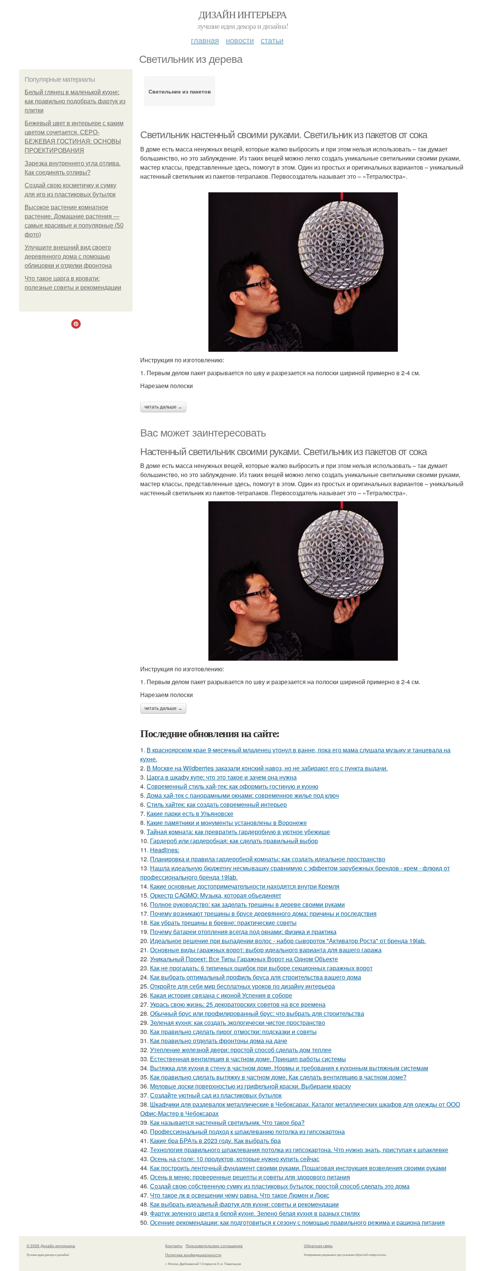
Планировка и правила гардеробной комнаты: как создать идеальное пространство (267, 859)
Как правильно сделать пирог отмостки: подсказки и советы (233, 1031)
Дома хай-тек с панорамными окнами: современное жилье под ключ (243, 795)
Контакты (173, 1245)
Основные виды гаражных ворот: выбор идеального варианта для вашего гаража (266, 949)
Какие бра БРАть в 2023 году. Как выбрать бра (215, 1140)
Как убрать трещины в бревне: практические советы (223, 922)
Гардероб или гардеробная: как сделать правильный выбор (234, 840)
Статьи (272, 39)
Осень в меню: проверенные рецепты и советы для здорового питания (250, 1177)
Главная (205, 39)
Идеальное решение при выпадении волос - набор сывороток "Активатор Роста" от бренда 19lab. (288, 940)
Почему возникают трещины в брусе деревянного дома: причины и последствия (263, 913)
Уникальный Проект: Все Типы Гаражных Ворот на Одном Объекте (244, 958)
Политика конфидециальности (193, 1254)
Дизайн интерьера (242, 14)
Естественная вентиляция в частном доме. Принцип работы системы (248, 1058)
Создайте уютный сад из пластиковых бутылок (216, 1095)
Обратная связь (318, 1245)
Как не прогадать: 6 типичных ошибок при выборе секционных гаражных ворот (261, 968)
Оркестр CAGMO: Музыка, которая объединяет (215, 895)
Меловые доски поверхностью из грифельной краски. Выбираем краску (250, 1086)
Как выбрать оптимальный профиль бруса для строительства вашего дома (255, 977)
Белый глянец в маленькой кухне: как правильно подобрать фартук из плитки (75, 101)
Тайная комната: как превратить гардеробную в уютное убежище (238, 831)
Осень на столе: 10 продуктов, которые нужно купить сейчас (234, 1158)
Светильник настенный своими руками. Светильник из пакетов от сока (283, 134)
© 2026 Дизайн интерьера (51, 1245)
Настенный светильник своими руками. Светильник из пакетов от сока (283, 451)
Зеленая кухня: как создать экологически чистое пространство (237, 1022)
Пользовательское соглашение (214, 1245)
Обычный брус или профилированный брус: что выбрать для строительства (257, 1013)
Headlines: (164, 849)
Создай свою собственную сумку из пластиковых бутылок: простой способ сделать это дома (280, 1186)
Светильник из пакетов (180, 91)
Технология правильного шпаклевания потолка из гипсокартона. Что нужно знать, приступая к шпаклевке (299, 1149)
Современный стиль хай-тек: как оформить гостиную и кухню (232, 786)
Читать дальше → (163, 407)
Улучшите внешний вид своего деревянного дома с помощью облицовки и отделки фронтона (68, 256)
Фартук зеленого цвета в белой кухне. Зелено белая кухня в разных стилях (255, 1213)
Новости (240, 39)
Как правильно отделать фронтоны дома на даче (218, 1040)
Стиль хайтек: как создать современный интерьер (217, 804)
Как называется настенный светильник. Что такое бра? (227, 1122)
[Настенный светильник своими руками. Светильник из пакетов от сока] (303, 581)
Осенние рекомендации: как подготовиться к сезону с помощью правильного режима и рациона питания (297, 1222)
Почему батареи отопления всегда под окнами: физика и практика (243, 931)
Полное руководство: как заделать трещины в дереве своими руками (247, 904)
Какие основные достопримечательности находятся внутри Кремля (245, 886)
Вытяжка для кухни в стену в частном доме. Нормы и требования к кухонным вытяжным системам (289, 1068)
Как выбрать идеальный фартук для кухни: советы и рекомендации (244, 1204)
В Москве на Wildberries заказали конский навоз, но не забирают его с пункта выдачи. (267, 768)
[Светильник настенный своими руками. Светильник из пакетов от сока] (303, 272)
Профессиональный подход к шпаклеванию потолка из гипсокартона (247, 1131)
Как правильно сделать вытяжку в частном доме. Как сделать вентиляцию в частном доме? (278, 1077)
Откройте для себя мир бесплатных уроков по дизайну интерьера (242, 986)
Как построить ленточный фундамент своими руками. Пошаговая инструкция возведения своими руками (298, 1167)
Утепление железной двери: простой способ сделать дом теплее (241, 1049)
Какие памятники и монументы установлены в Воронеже (227, 822)
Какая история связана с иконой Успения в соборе (221, 995)
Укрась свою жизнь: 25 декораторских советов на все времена (237, 1004)
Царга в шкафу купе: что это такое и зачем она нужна (222, 777)
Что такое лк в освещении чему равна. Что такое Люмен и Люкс (239, 1195)
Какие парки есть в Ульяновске (190, 813)
